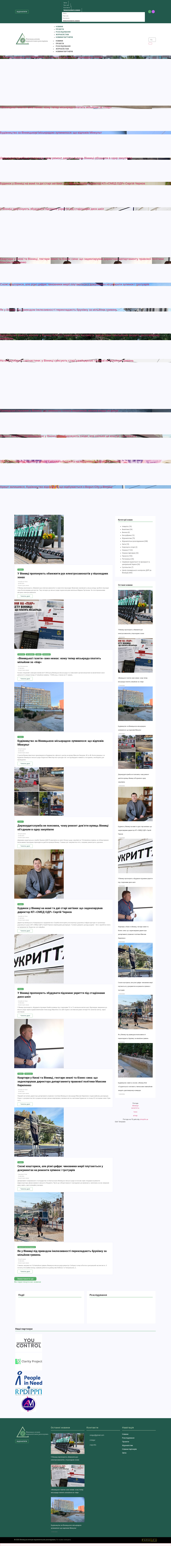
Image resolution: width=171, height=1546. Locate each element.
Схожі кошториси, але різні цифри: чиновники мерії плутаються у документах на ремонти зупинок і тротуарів (74, 284)
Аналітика (21, 654)
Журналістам (62, 49)
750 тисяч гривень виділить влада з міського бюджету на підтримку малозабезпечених (60, 461)
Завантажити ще (25, 1279)
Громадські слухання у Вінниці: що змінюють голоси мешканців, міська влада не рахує (59, 410)
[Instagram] (153, 11)
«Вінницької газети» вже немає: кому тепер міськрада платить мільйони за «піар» (56, 107)
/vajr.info (93, 1445)
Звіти (64, 13)
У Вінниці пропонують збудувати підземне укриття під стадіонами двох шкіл (52, 209)
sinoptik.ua (144, 1119)
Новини (59, 41)
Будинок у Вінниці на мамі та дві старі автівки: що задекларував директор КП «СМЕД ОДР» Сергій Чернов (72, 183)
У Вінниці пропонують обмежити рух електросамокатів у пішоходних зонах (51, 57)
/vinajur (92, 1440)
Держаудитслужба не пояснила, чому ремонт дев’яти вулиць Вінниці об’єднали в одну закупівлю (66, 158)
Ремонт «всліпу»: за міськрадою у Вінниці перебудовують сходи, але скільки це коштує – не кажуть (68, 436)
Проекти (60, 43)
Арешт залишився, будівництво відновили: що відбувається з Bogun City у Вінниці (56, 486)
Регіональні (46, 654)
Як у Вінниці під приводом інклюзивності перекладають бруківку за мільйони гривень (58, 309)
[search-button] (150, 43)
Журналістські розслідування (26, 1247)
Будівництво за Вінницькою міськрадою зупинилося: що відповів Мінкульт (51, 132)
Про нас (66, 16)
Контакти (66, 18)
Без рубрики (30, 654)
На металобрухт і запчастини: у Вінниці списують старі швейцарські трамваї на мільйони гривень (67, 360)
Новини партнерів (64, 51)
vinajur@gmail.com (97, 1435)
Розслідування (63, 46)
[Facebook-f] (149, 11)
